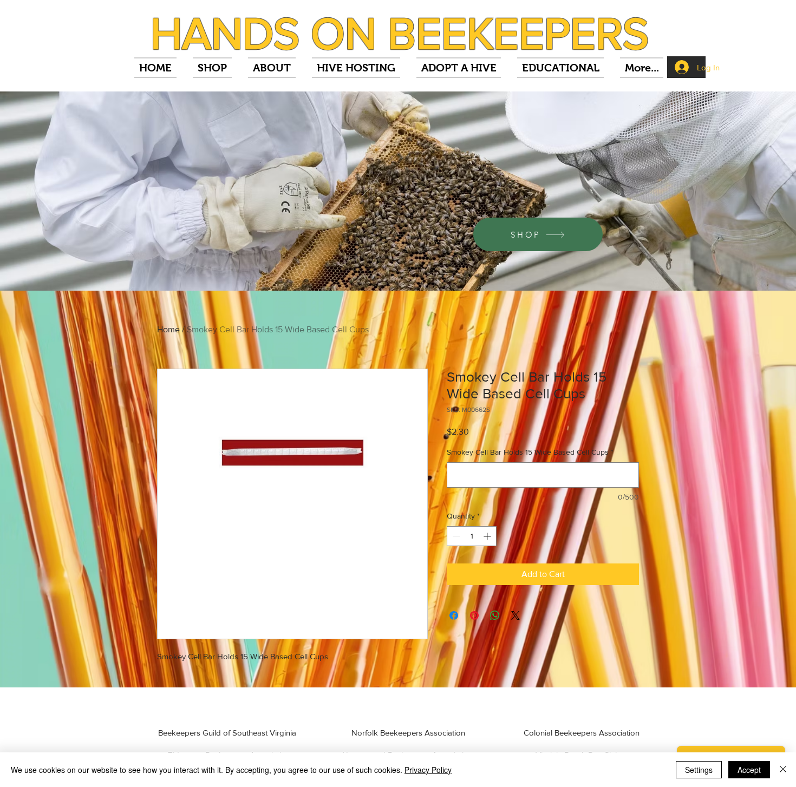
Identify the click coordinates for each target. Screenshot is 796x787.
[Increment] (488, 536)
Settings (699, 769)
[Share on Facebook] (453, 615)
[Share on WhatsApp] (494, 615)
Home (168, 329)
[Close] (783, 769)
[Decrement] (455, 536)
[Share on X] (515, 615)
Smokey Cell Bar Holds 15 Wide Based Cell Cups (530, 452)
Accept (749, 769)
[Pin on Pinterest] (474, 615)
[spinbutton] (471, 536)
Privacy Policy (428, 769)
